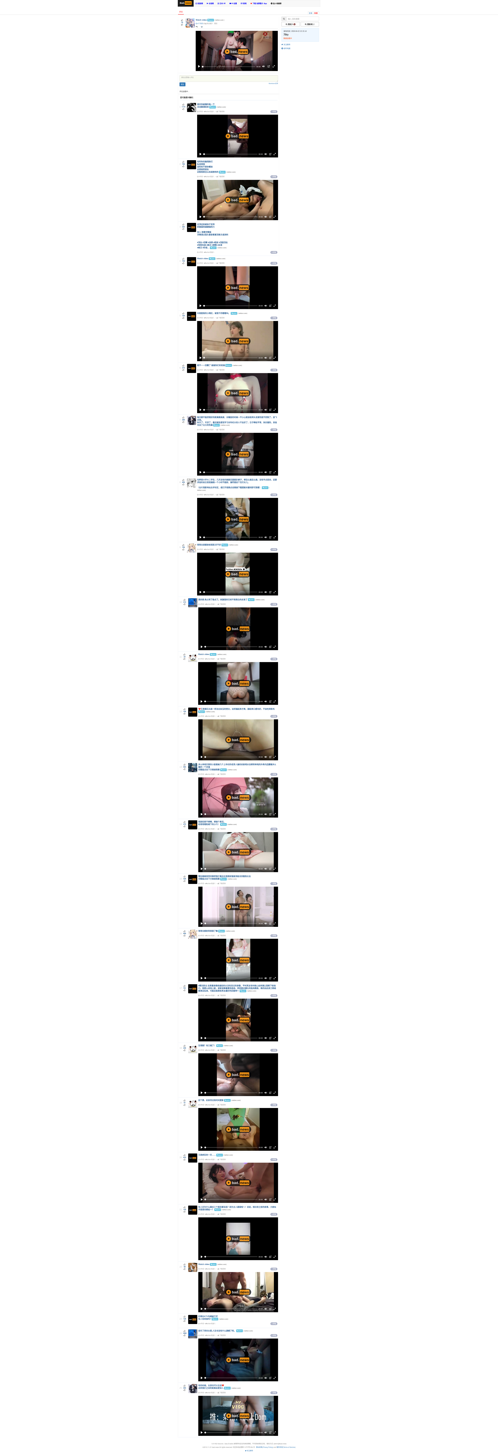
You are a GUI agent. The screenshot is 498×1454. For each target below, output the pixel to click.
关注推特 (286, 44)
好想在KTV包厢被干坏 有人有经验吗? (208, 1317)
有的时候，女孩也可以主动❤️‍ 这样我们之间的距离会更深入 (211, 1386)
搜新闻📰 (311, 24)
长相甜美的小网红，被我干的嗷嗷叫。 (214, 313)
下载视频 (221, 111)
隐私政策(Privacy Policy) (264, 1447)
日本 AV (222, 3)
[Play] (237, 51)
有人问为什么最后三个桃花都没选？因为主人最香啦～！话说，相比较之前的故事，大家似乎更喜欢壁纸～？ (237, 1208)
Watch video (201, 19)
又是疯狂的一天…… (207, 1154)
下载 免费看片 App (259, 3)
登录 (310, 13)
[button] (290, 24)
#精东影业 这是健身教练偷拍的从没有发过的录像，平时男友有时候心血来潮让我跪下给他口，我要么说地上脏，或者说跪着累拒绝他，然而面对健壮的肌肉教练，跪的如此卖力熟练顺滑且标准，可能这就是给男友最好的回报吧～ (237, 988)
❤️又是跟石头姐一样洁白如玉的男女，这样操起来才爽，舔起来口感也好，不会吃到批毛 (236, 708)
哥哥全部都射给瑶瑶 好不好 (209, 544)
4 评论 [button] (274, 176)
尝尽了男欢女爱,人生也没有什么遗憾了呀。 (217, 1330)
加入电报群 (276, 3)
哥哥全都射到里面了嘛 (208, 930)
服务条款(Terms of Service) (286, 1447)
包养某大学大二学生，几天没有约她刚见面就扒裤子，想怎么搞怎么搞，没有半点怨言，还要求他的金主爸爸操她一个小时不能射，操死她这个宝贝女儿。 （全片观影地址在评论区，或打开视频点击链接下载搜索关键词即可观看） (237, 483)
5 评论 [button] (274, 1159)
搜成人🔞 (291, 24)
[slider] (228, 66)
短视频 (200, 3)
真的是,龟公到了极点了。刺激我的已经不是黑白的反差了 (223, 599)
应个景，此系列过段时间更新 (211, 1100)
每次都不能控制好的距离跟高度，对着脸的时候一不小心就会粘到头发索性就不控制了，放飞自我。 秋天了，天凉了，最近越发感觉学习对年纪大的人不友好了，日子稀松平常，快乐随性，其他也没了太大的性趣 (237, 421)
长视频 (211, 3)
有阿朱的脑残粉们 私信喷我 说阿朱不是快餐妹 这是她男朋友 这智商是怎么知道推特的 (208, 166)
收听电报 (286, 48)
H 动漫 (234, 3)
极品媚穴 (209, 23)
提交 (182, 84)
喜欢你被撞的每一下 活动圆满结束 (206, 105)
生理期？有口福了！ (207, 1045)
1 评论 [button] (274, 318)
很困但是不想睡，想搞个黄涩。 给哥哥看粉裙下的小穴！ (212, 823)
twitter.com (219, 20)
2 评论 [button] (274, 549)
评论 (181, 11)
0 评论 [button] (274, 252)
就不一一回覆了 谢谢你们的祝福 (211, 365)
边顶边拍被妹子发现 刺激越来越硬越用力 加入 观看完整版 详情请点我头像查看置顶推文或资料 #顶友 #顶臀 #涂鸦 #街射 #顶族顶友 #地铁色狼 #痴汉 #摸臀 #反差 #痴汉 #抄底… (212, 236)
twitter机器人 (210, 111)
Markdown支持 (273, 83)
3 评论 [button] (274, 111)
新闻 (245, 3)
